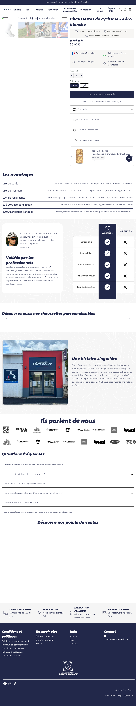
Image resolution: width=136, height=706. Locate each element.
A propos (74, 636)
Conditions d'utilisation (13, 648)
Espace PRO (111, 9)
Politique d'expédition (12, 652)
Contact (74, 643)
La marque (99, 9)
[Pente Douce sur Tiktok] (15, 684)
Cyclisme (38, 9)
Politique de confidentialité (15, 644)
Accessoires (85, 9)
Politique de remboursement (15, 641)
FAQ (72, 640)
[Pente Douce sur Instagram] (10, 684)
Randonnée (53, 9)
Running (17, 9)
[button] (76, 41)
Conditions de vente (11, 655)
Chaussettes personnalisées (70, 9)
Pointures (74, 81)
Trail (27, 9)
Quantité (74, 71)
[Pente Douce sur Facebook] (5, 684)
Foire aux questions (45, 636)
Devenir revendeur (44, 640)
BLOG (39, 643)
